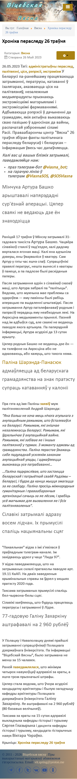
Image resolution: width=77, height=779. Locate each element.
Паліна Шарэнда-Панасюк (31, 362)
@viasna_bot (54, 167)
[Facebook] (19, 770)
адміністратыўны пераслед (51, 67)
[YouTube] (44, 770)
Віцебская (24, 5)
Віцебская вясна (34, 754)
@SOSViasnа (61, 176)
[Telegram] (11, 770)
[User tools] (65, 55)
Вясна (27, 18)
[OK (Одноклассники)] (52, 770)
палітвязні (10, 72)
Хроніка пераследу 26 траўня (41, 743)
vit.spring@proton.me (49, 762)
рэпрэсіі (35, 72)
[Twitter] (27, 770)
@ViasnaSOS (37, 176)
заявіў (45, 404)
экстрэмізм (52, 72)
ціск (24, 72)
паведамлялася (26, 667)
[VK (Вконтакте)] (36, 770)
